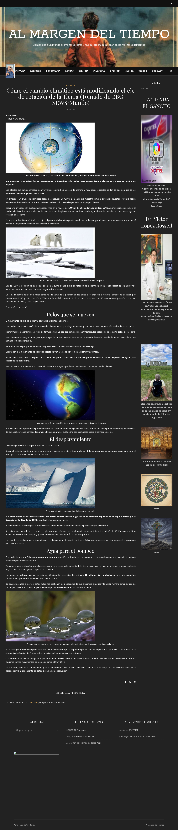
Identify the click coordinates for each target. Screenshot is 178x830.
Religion (35, 71)
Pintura (20, 71)
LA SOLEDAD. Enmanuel (144, 736)
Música (129, 71)
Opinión (115, 71)
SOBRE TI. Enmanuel (76, 730)
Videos (143, 71)
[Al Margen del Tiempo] (10, 71)
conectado (33, 702)
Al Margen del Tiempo (89, 34)
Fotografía (53, 71)
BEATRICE (133, 730)
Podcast (157, 71)
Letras (69, 71)
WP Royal (30, 825)
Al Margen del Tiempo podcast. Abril (83, 742)
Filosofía (99, 71)
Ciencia (83, 71)
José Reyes (124, 736)
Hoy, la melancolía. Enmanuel (80, 736)
